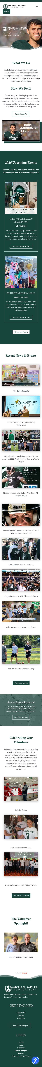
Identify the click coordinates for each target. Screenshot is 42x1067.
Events (21, 1053)
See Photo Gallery (21, 717)
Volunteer (21, 1018)
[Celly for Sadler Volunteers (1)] (21, 800)
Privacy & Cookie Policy (21, 1056)
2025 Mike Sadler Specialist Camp (21, 669)
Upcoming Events (21, 332)
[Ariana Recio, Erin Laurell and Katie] (21, 838)
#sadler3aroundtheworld (21, 702)
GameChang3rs (21, 114)
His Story (21, 1048)
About (21, 1045)
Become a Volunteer (21, 895)
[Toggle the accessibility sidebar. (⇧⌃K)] (35, 1060)
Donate (21, 1015)
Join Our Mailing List (21, 1025)
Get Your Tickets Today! (21, 246)
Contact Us (21, 1012)
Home (21, 1042)
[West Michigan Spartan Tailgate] (21, 876)
